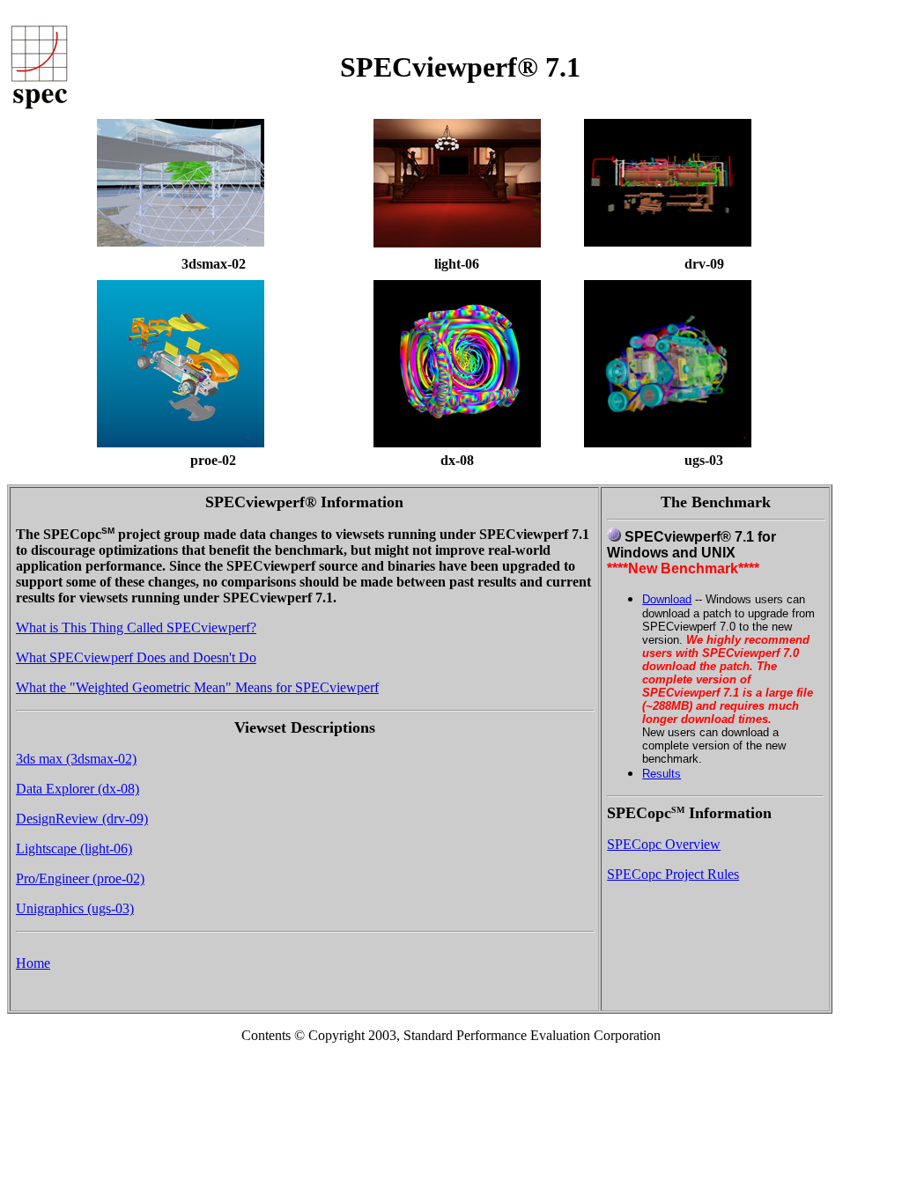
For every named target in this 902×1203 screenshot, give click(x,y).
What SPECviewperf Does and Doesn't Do (136, 657)
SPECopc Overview (664, 844)
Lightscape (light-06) (74, 848)
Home (33, 963)
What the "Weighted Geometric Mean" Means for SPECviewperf (197, 687)
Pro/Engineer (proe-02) (80, 878)
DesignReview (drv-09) (82, 818)
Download (666, 599)
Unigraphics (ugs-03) (75, 908)
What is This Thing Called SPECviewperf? (136, 627)
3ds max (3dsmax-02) (76, 758)
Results (661, 773)
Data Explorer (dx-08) (77, 788)
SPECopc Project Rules (673, 874)
